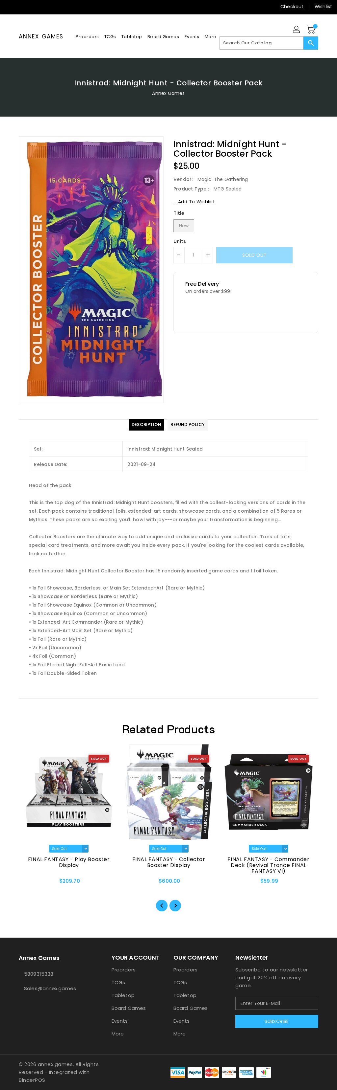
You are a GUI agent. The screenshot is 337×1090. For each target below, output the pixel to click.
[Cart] (311, 29)
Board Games (129, 1008)
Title (179, 213)
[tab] (146, 425)
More (118, 1033)
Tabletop (123, 995)
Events (120, 1020)
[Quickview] (31, 883)
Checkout (291, 6)
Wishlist (323, 6)
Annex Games (41, 36)
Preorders (124, 969)
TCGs (118, 982)
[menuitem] (87, 37)
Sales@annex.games (50, 988)
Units (179, 241)
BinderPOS (32, 1080)
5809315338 (38, 973)
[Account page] (296, 29)
